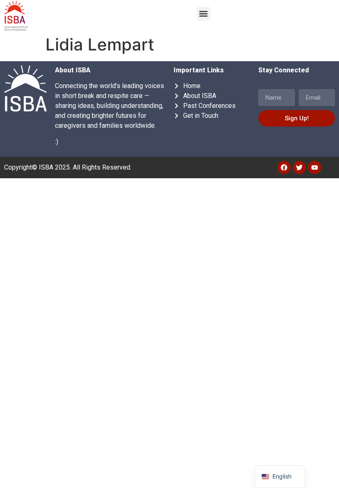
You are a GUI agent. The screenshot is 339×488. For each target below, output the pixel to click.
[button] (203, 14)
